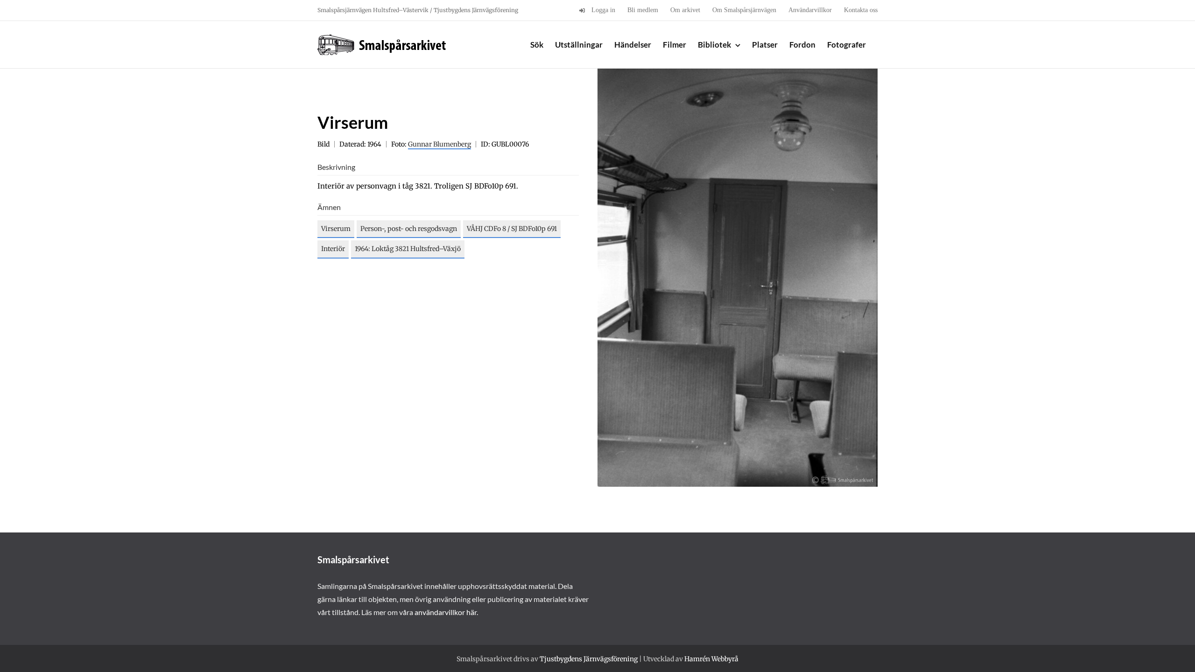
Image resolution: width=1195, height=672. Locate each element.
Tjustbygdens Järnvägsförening (589, 659)
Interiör (333, 249)
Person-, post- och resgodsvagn (408, 228)
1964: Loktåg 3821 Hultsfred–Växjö (408, 249)
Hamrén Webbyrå (711, 659)
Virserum (336, 228)
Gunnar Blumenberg (439, 144)
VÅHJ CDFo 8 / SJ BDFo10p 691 (512, 228)
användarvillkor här (446, 612)
